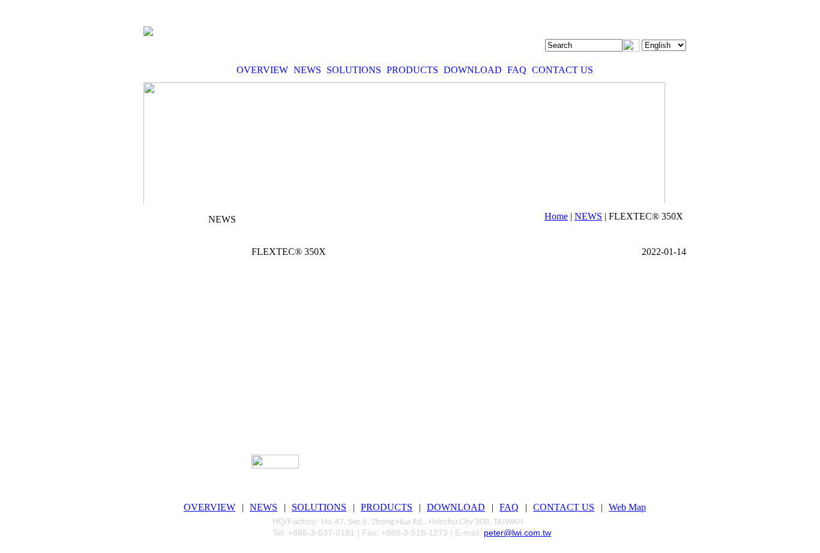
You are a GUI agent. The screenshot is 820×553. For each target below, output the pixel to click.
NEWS (307, 70)
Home (556, 216)
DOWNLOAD (473, 70)
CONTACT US (562, 70)
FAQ (516, 70)
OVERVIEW (262, 70)
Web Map (627, 507)
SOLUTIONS (354, 70)
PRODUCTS (412, 70)
